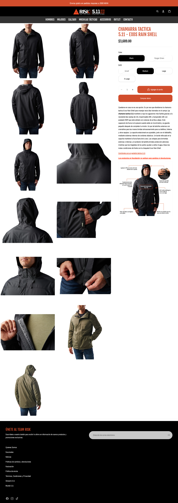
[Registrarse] (168, 435)
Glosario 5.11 (10, 481)
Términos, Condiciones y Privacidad (18, 476)
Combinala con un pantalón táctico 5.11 (131, 153)
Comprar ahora (145, 98)
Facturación (10, 466)
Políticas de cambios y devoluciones (18, 461)
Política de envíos (12, 471)
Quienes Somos (11, 447)
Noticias (8, 457)
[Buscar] (157, 11)
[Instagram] (12, 498)
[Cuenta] (163, 11)
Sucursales (9, 452)
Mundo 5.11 (9, 485)
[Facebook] (7, 498)
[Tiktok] (17, 498)
